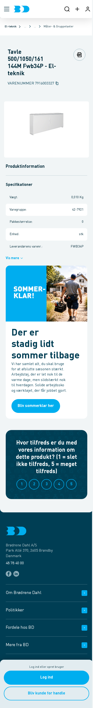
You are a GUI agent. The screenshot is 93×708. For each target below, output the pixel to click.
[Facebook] (8, 574)
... (25, 26)
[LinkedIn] (16, 574)
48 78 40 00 (15, 563)
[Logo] (21, 9)
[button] (6, 9)
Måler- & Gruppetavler (58, 26)
